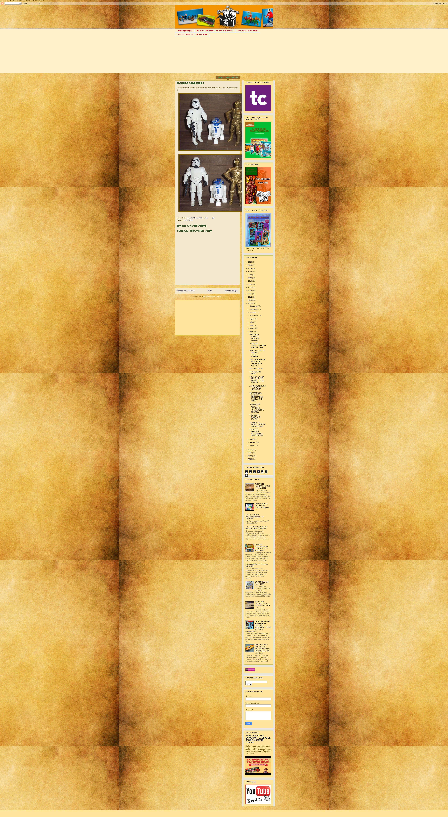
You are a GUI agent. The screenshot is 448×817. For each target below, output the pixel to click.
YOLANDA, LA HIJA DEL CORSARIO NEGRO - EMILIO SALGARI (256, 380)
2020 (250, 278)
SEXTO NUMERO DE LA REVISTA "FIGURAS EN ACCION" (257, 362)
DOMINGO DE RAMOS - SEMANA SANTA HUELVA (257, 424)
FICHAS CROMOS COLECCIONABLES (215, 30)
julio (251, 322)
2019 (250, 281)
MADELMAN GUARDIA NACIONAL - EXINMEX (254, 337)
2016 (250, 290)
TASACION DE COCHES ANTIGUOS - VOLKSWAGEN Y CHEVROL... (256, 408)
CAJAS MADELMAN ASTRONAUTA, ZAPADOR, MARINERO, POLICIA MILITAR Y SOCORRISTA (258, 626)
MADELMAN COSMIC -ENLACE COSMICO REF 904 (262, 604)
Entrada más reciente (185, 291)
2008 (250, 459)
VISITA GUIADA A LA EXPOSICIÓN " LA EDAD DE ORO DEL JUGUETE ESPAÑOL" (258, 739)
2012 (250, 303)
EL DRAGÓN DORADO (195, 218)
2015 (250, 294)
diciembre (254, 306)
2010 (250, 453)
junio (252, 325)
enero (252, 445)
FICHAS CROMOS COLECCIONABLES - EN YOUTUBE (254, 517)
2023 (250, 271)
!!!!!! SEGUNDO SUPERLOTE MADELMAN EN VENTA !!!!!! (256, 528)
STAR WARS (188, 220)
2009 (250, 456)
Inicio (209, 291)
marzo (252, 439)
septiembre (254, 316)
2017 (250, 287)
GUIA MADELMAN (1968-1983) (262, 583)
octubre (253, 312)
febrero (253, 442)
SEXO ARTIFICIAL (256, 368)
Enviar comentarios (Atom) (212, 297)
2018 (250, 284)
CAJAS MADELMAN (248, 30)
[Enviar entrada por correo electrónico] (212, 218)
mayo (252, 328)
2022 (250, 275)
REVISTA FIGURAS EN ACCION (192, 35)
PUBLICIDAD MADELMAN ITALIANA (254, 417)
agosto (252, 319)
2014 (250, 297)
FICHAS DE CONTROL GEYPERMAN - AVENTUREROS (256, 432)
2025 (250, 265)
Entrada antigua (231, 291)
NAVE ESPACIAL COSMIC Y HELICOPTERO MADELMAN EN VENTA (256, 397)
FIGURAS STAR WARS (255, 373)
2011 (250, 450)
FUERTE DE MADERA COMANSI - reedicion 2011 (263, 486)
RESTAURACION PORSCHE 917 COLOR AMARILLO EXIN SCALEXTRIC (262, 648)
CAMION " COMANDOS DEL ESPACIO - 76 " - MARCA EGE (261, 547)
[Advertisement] (224, 56)
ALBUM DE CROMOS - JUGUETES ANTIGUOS (257, 388)
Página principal (185, 30)
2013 (250, 300)
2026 (250, 262)
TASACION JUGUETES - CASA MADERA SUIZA (257, 345)
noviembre (254, 309)
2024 (250, 268)
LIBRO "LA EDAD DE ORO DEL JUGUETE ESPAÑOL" (257, 353)
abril (252, 332)
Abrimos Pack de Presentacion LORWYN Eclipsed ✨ (262, 506)
